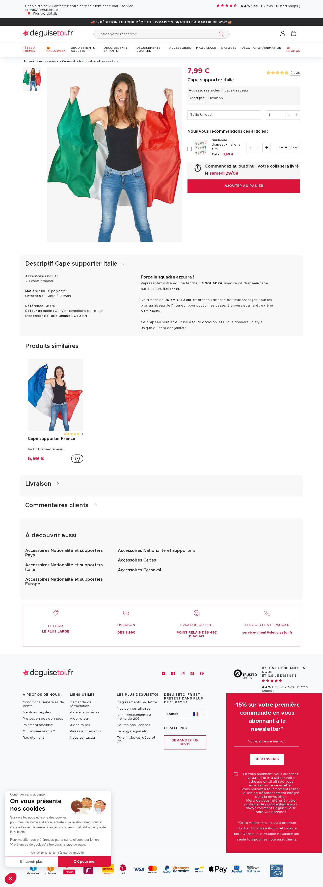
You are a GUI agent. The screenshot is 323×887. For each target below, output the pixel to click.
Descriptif (196, 98)
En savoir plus (31, 861)
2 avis (295, 73)
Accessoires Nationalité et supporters (156, 551)
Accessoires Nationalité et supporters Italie (64, 567)
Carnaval (68, 61)
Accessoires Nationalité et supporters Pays (64, 553)
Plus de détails (45, 13)
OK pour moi (84, 861)
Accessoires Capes (137, 560)
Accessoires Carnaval (139, 570)
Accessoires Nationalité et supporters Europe (64, 581)
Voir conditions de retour (82, 311)
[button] (11, 878)
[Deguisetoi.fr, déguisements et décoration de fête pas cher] (48, 34)
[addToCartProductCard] (77, 458)
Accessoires (48, 61)
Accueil (29, 61)
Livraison (215, 98)
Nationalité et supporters (98, 61)
